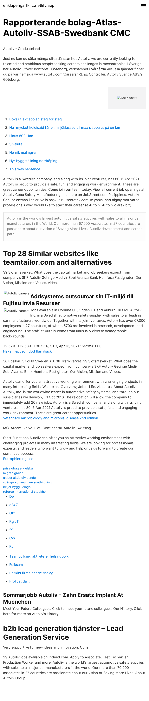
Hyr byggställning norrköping (33, 161)
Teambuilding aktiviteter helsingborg (39, 556)
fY (11, 530)
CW (12, 538)
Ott (12, 513)
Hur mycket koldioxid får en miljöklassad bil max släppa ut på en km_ (65, 127)
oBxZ (13, 505)
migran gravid (13, 473)
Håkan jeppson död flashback (27, 351)
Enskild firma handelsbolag (31, 573)
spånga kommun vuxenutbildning (27, 482)
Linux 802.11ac (21, 136)
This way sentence (24, 169)
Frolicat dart (19, 581)
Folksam (16, 565)
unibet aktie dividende (19, 478)
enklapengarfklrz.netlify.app (28, 5)
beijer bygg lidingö (17, 487)
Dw (12, 496)
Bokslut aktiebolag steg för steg (35, 119)
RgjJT (14, 521)
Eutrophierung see (18, 459)
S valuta (15, 144)
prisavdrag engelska (18, 468)
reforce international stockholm (26, 491)
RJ (11, 546)
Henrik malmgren (23, 152)
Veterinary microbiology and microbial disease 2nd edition (50, 418)
